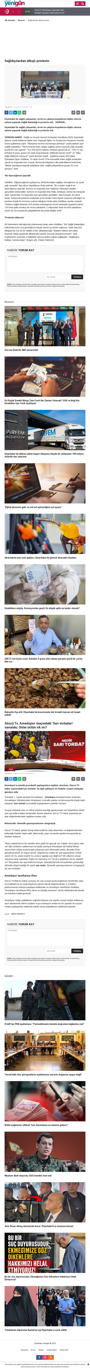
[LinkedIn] (15, 112)
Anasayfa (11, 20)
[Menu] (77, 4)
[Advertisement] (45, 41)
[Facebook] (6, 112)
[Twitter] (11, 112)
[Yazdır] (24, 112)
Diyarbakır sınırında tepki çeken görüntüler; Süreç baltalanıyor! (47, 11)
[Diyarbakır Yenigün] (15, 3)
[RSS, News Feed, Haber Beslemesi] (51, 1357)
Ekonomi (21, 20)
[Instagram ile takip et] (45, 1357)
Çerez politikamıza (56, 1367)
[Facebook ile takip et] (39, 1357)
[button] (73, 112)
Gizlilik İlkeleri (52, 1350)
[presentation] (13, 11)
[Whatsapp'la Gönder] (19, 112)
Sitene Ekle (64, 1350)
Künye (33, 1350)
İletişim (41, 1350)
